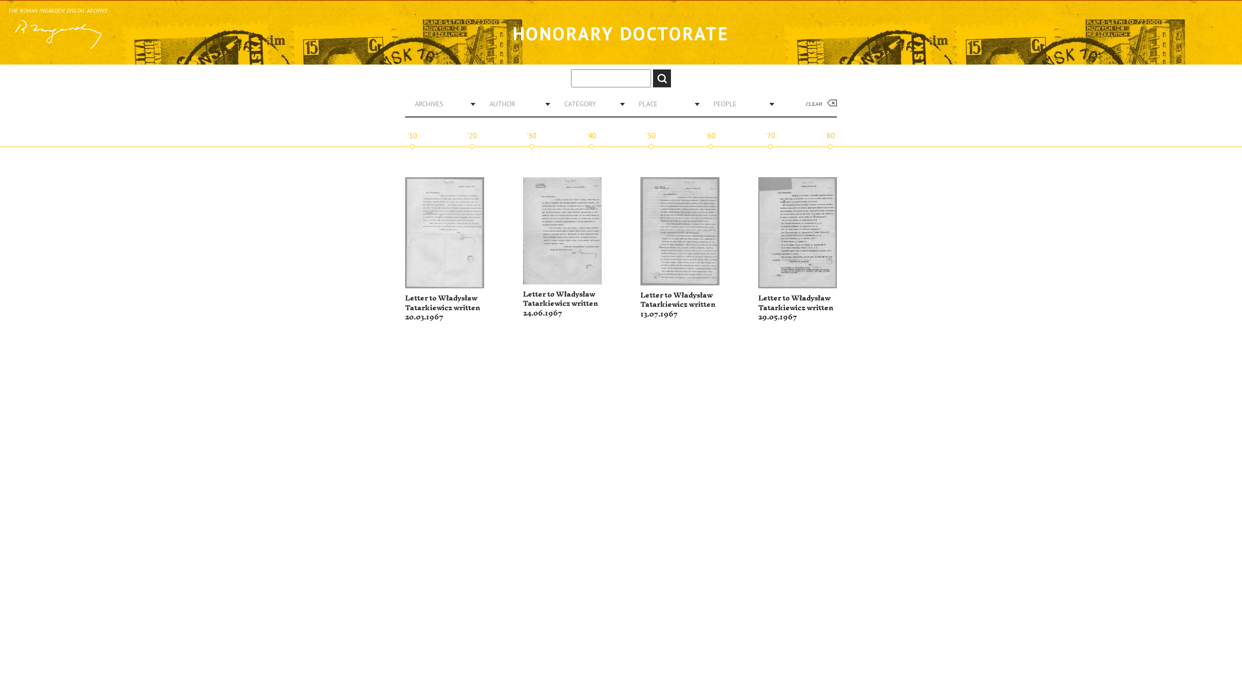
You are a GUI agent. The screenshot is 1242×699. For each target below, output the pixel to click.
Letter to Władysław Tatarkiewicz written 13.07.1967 (678, 305)
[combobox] (441, 104)
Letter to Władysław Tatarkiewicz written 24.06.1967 (560, 304)
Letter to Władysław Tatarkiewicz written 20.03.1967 (442, 308)
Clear (814, 104)
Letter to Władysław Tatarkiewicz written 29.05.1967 (795, 308)
